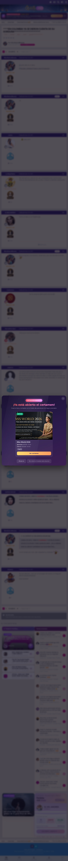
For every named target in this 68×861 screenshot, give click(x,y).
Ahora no (21, 461)
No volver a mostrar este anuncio (39, 461)
